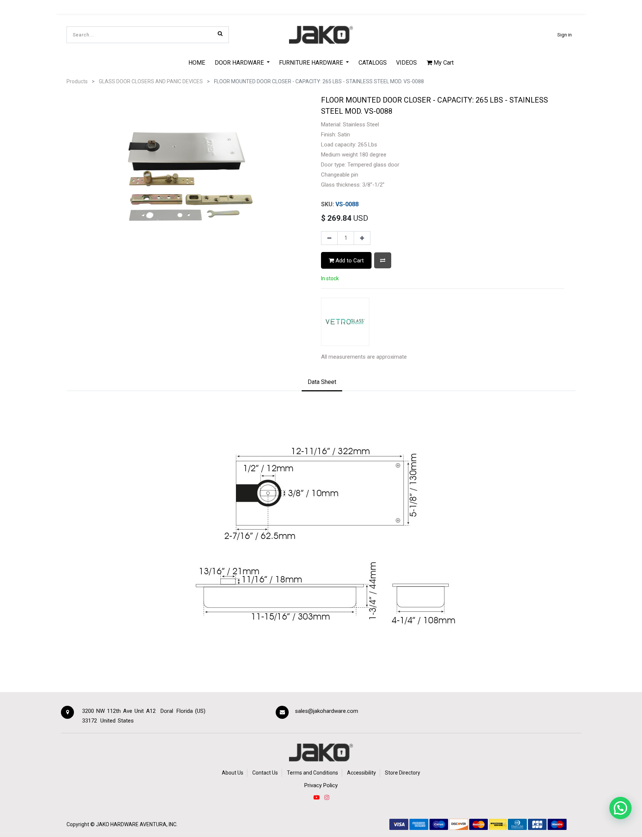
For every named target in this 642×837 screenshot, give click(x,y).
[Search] (220, 33)
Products (77, 81)
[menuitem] (197, 62)
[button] (382, 260)
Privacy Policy (321, 785)
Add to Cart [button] (349, 260)
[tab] (322, 382)
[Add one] (362, 238)
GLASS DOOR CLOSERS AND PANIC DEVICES (151, 81)
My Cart (443, 62)
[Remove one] (329, 238)
